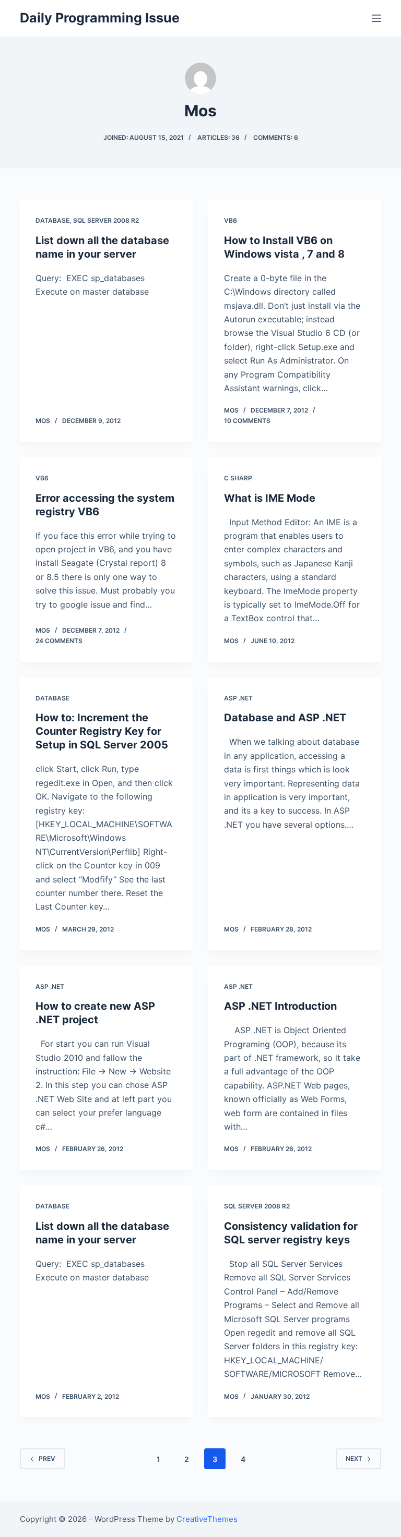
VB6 (230, 220)
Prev (47, 1458)
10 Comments (247, 421)
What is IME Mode (269, 498)
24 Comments (59, 641)
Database (52, 220)
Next (354, 1458)
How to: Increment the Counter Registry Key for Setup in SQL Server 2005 (102, 731)
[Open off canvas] (376, 18)
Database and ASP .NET (285, 717)
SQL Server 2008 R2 (106, 220)
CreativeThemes (207, 1519)
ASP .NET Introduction (280, 1006)
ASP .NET (238, 698)
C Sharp (238, 478)
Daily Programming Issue (100, 18)
